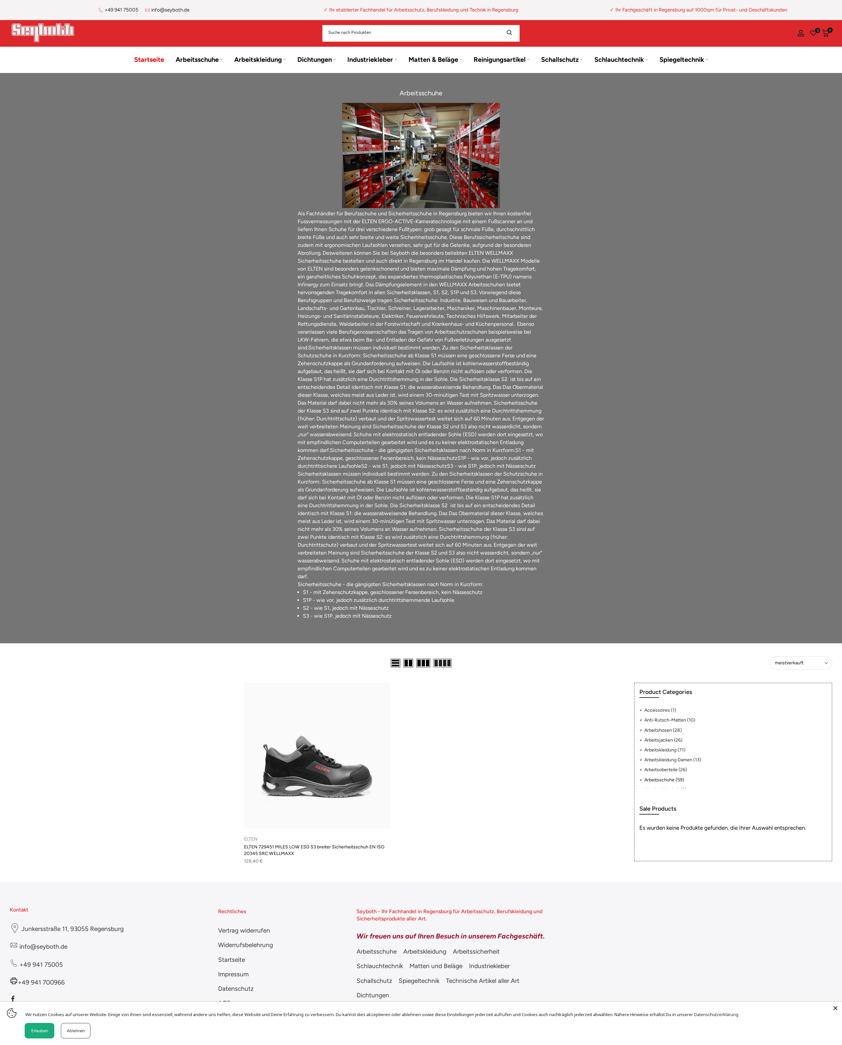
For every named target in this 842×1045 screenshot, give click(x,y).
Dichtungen (314, 59)
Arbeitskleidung (258, 59)
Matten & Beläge (433, 59)
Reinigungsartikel (500, 59)
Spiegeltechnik (681, 59)
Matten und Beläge (435, 966)
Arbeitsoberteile (665, 769)
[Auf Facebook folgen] (13, 999)
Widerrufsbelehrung (245, 945)
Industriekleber (370, 59)
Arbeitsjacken (663, 740)
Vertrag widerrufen (244, 930)
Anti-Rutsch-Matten (669, 720)
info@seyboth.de (170, 10)
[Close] (835, 1008)
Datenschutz (236, 988)
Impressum (233, 974)
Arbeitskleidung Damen (672, 760)
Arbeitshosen (663, 730)
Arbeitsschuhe (197, 59)
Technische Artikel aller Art (482, 981)
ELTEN (251, 839)
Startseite (149, 59)
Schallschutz (560, 59)
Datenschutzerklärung (716, 1014)
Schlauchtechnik (619, 59)
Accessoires (660, 710)
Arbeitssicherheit (476, 951)
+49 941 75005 (121, 10)
